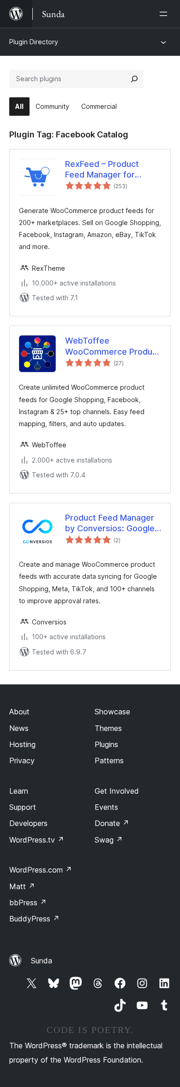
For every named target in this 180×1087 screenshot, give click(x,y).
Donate (112, 823)
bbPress (28, 902)
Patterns (109, 760)
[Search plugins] (134, 79)
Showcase (112, 711)
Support (22, 807)
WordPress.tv (36, 839)
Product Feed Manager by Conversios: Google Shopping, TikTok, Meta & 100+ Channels (111, 523)
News (19, 728)
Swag (109, 839)
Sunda (41, 960)
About (19, 711)
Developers (28, 823)
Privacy (22, 760)
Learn (18, 791)
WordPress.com (40, 869)
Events (106, 807)
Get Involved (117, 791)
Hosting (22, 744)
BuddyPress (34, 918)
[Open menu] (165, 14)
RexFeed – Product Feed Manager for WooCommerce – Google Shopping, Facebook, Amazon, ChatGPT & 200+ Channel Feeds (104, 169)
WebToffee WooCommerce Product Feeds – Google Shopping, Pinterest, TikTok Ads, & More (112, 346)
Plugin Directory (33, 42)
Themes (108, 728)
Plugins (106, 744)
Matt (22, 886)
